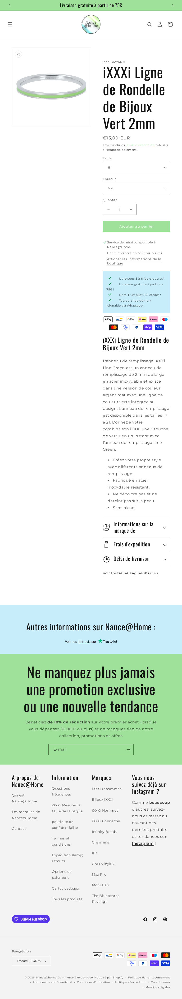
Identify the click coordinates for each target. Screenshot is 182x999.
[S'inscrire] (128, 749)
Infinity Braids (104, 832)
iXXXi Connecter (106, 821)
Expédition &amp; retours (67, 858)
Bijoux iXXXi (102, 799)
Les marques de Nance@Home (26, 815)
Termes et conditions (61, 841)
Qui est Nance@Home (24, 798)
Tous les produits (67, 899)
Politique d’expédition (130, 982)
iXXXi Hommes (105, 810)
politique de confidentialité (65, 825)
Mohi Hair (100, 885)
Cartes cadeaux (65, 888)
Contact (19, 828)
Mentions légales (158, 987)
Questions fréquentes (61, 791)
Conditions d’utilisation (93, 982)
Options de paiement (62, 874)
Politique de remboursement (149, 977)
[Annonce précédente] (9, 5)
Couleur (109, 179)
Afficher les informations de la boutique (134, 261)
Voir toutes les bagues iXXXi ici (130, 573)
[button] (10, 24)
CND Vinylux (103, 864)
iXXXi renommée (107, 789)
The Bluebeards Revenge (105, 899)
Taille (107, 158)
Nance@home (46, 977)
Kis (94, 853)
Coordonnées (160, 982)
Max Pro (99, 874)
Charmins (100, 842)
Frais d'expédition (141, 145)
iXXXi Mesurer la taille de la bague (67, 808)
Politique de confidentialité (52, 982)
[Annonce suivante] (173, 5)
